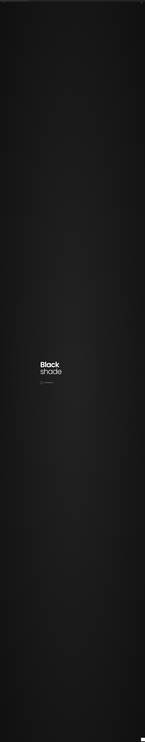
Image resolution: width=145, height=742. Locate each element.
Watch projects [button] (48, 382)
